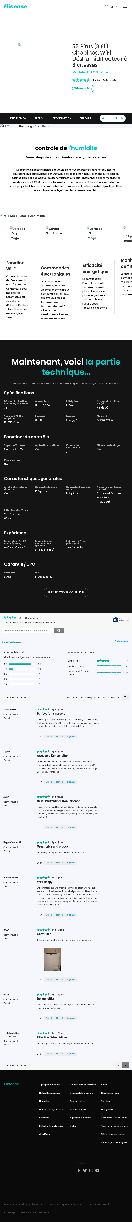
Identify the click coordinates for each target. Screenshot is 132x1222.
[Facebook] (79, 1170)
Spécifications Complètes (66, 592)
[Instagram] (91, 1170)
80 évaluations (32, 618)
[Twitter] (85, 1170)
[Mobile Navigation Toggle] (125, 6)
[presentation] (53, 959)
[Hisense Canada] (15, 6)
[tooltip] (121, 620)
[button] (83, 88)
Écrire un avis (109, 80)
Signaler (71, 736)
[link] (9, 618)
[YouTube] (97, 1170)
